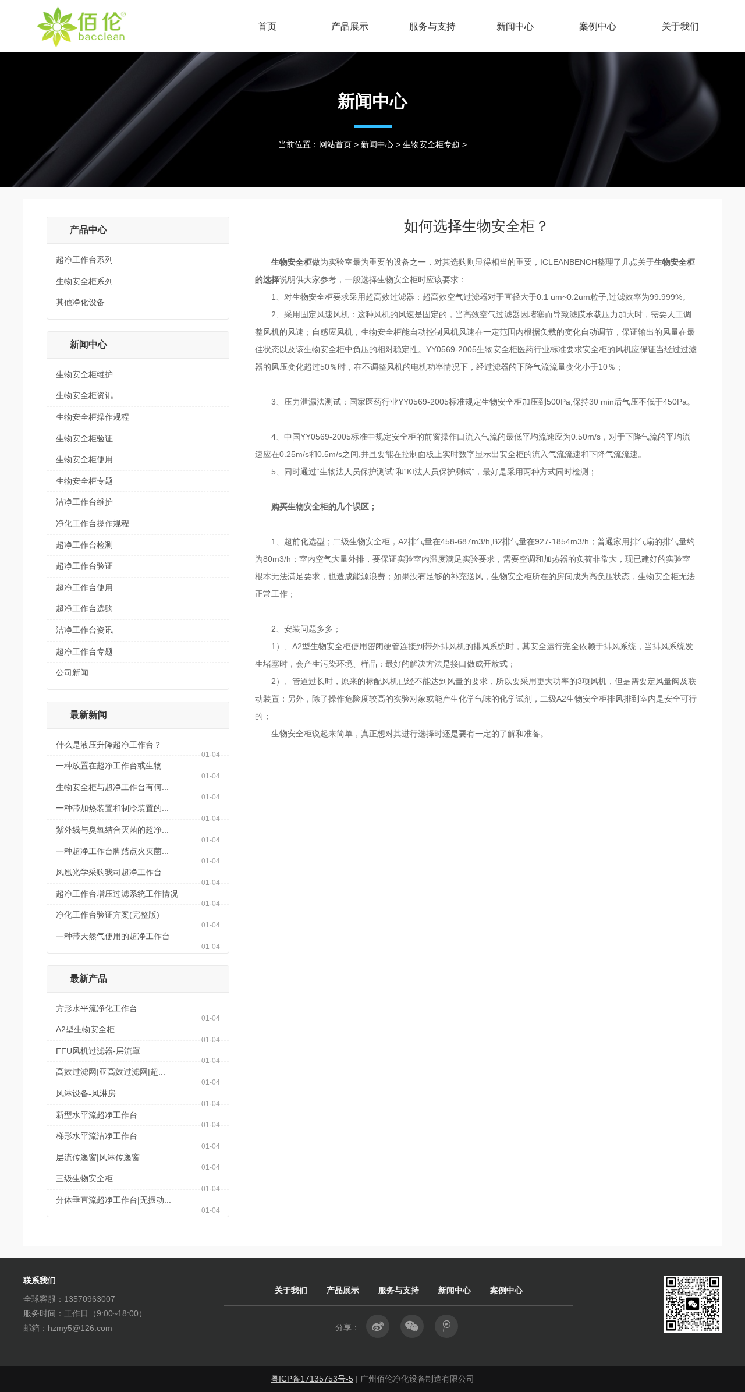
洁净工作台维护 (84, 501)
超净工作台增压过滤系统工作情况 (117, 893)
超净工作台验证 (84, 566)
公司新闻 (72, 672)
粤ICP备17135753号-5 (312, 1378)
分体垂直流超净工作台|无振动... (113, 1200)
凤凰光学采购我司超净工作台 (109, 872)
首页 (267, 26)
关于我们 (680, 26)
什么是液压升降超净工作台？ (109, 744)
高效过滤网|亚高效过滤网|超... (110, 1071)
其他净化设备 (80, 302)
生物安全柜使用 (84, 459)
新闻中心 (515, 26)
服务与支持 (432, 26)
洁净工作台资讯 (84, 630)
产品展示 (349, 26)
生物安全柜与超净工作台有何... (112, 787)
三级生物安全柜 (84, 1178)
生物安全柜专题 (431, 144)
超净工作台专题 (84, 651)
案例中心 (597, 26)
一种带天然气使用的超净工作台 (113, 936)
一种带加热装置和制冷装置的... (112, 808)
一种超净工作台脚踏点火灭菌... (112, 851)
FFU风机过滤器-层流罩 (98, 1050)
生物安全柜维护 (84, 374)
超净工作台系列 (84, 259)
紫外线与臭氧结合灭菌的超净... (112, 829)
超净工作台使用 (84, 587)
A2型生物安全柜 (85, 1029)
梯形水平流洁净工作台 (96, 1135)
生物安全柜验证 (84, 438)
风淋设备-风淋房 (86, 1093)
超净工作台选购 (84, 608)
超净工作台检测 (84, 545)
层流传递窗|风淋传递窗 (98, 1157)
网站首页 (335, 144)
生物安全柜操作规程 (92, 417)
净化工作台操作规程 (92, 523)
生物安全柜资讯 (84, 395)
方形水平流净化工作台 (96, 1008)
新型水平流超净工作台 (96, 1115)
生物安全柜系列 (84, 281)
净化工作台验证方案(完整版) (107, 914)
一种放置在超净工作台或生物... (112, 765)
